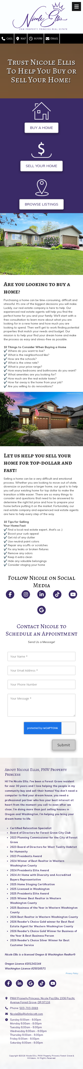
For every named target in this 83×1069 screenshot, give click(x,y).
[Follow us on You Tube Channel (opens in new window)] (72, 594)
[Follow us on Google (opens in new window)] (41, 610)
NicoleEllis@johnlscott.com (26, 1013)
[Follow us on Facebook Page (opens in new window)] (10, 594)
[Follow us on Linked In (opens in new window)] (41, 594)
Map (23, 38)
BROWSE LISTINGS (41, 204)
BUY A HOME (41, 127)
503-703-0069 (29, 1008)
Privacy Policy (72, 973)
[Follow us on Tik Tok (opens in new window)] (57, 594)
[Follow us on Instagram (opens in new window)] (25, 594)
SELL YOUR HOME (41, 166)
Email (54, 38)
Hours (38, 38)
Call (9, 38)
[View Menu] (76, 6)
